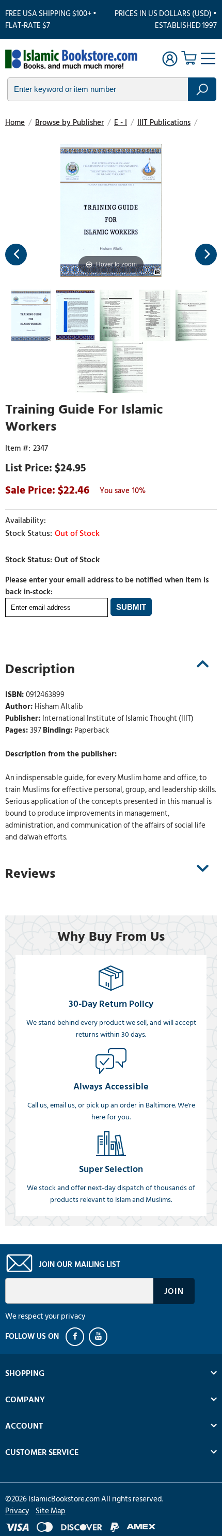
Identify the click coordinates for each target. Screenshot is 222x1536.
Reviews (30, 873)
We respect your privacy (45, 1316)
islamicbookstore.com (71, 60)
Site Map (51, 1511)
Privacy (17, 1511)
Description (40, 669)
